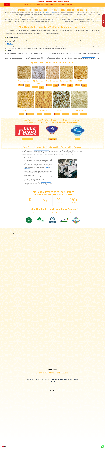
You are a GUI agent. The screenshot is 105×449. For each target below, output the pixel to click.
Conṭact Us (68, 4)
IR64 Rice (10, 44)
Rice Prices (61, 4)
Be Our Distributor (53, 4)
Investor (46, 4)
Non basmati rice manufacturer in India (47, 12)
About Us (26, 4)
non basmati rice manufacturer (88, 57)
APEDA (47, 167)
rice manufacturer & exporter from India (41, 150)
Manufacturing (40, 4)
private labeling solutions (46, 182)
